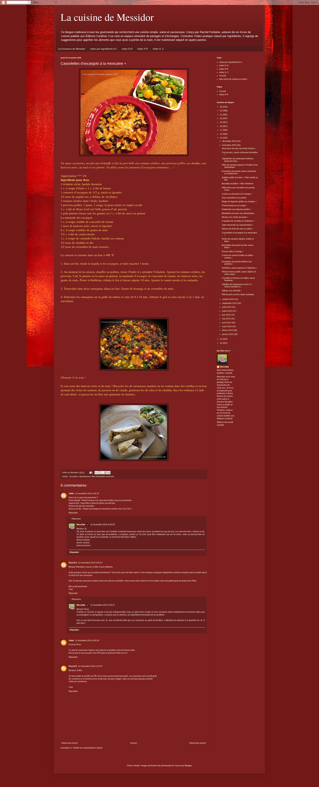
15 (221, 138)
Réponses (76, 519)
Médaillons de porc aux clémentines (238, 213)
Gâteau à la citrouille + (232, 290)
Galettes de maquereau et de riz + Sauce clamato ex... (237, 285)
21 (221, 114)
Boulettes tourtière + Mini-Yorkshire (237, 183)
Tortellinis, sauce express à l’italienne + (239, 268)
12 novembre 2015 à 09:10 (90, 563)
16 (221, 134)
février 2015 (227, 330)
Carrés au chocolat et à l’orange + (237, 194)
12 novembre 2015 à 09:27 (102, 605)
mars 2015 (227, 326)
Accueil (133, 743)
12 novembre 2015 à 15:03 (90, 666)
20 (221, 118)
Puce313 (73, 563)
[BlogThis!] (99, 472)
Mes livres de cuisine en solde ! (233, 79)
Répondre (73, 513)
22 (221, 110)
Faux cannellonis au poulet (234, 198)
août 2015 (227, 307)
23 (221, 107)
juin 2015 (226, 315)
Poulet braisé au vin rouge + (234, 205)
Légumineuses (85, 476)
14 (221, 339)
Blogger (188, 765)
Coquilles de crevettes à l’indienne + (238, 221)
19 (221, 122)
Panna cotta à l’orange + (233, 251)
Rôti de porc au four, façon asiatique (238, 294)
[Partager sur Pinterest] (108, 472)
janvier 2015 (228, 334)
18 (221, 126)
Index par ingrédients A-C (103, 48)
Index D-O (127, 48)
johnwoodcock (167, 765)
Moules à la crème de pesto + (235, 217)
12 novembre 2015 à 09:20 (87, 640)
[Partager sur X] (102, 472)
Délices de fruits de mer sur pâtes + (238, 229)
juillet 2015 (227, 311)
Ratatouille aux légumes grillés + (236, 209)
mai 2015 (226, 319)
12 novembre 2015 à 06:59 (102, 524)
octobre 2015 (228, 299)
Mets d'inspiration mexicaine (103, 476)
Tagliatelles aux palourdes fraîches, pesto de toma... (238, 159)
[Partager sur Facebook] (105, 472)
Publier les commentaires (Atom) (88, 748)
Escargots (73, 476)
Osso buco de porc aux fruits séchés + (239, 148)
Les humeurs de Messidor (71, 48)
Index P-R (142, 48)
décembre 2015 (229, 141)
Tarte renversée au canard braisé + (237, 225)
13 (221, 343)
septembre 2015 (229, 303)
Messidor (81, 524)
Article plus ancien (197, 743)
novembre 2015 (229, 145)
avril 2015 (227, 323)
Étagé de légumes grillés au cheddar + (239, 201)
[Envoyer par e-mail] (96, 472)
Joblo (71, 493)
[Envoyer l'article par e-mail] (91, 472)
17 (221, 130)
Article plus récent (69, 743)
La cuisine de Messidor (107, 17)
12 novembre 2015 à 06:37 (87, 493)
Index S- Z (158, 48)
